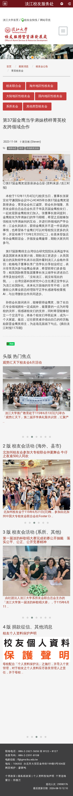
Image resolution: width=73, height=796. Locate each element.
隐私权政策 (24, 776)
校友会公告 (42, 66)
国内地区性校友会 (50, 96)
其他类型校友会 (36, 106)
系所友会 (12, 106)
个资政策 (10, 776)
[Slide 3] (36, 57)
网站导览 (45, 19)
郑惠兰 (17, 780)
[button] (23, 437)
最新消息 (23, 66)
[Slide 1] (28, 57)
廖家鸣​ (22, 767)
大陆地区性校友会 (18, 96)
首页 (9, 66)
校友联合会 (13, 86)
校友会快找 (30, 19)
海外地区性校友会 (41, 86)
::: (1, 19)
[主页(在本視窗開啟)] (26, 34)
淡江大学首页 (11, 19)
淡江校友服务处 (39, 3)
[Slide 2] (32, 57)
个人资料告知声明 (43, 776)
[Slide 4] (39, 57)
